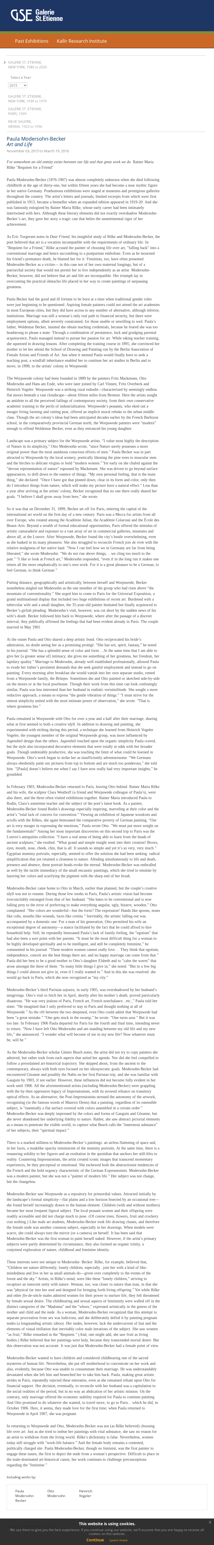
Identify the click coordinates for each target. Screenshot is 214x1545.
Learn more (119, 1540)
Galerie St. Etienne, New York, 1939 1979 (27, 98)
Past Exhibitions (31, 41)
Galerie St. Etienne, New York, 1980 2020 (27, 64)
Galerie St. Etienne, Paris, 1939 (25, 111)
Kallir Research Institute (82, 41)
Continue (95, 1539)
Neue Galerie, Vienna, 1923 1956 (25, 124)
